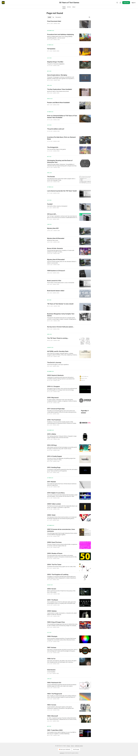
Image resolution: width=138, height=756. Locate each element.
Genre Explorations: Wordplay (57, 75)
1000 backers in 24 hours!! (56, 270)
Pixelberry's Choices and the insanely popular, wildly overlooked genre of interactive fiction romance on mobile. (61, 422)
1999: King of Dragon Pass (56, 622)
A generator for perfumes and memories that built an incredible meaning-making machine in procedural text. (61, 378)
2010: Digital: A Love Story (56, 493)
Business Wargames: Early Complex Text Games (60, 315)
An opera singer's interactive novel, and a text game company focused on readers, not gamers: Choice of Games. (62, 400)
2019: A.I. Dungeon (53, 386)
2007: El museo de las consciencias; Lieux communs (61, 530)
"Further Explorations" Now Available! (59, 89)
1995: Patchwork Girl (54, 682)
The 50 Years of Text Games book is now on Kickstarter (60, 282)
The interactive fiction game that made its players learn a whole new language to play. (61, 179)
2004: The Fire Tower (54, 564)
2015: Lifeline (51, 434)
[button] (64, 7)
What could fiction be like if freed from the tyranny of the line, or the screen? (61, 591)
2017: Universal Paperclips (56, 409)
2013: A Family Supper (54, 456)
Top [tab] (53, 17)
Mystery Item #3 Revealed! (56, 259)
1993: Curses (51, 705)
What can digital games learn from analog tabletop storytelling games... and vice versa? (59, 37)
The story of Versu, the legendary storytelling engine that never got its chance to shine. (61, 459)
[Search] (117, 2)
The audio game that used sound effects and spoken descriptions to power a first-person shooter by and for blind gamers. (62, 556)
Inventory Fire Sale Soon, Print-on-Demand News (61, 138)
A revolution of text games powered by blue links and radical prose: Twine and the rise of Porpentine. (62, 470)
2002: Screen (51, 589)
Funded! (50, 204)
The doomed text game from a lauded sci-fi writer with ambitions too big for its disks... (60, 251)
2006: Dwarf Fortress (54, 542)
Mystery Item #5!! (53, 228)
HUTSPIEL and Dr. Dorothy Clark (57, 351)
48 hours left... (52, 214)
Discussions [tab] (58, 17)
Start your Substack (65, 749)
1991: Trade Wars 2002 (55, 730)
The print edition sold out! (55, 129)
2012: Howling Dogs (53, 467)
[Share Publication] (120, 2)
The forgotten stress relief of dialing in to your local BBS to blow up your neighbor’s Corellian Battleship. (61, 732)
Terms (72, 745)
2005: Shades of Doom (54, 553)
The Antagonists (52, 147)
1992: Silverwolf (52, 716)
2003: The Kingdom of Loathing (57, 574)
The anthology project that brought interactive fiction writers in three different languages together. (62, 533)
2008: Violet (51, 515)
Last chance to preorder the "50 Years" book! (62, 191)
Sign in (133, 2)
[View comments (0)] (58, 25)
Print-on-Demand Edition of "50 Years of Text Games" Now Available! (62, 116)
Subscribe (126, 2)
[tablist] (54, 17)
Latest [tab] (49, 17)
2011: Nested (51, 482)
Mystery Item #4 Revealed (55, 238)
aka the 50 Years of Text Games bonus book (58, 91)
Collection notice (79, 745)
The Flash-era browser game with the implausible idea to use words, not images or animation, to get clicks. (62, 506)
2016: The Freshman (54, 420)
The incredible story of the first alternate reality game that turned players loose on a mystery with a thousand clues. (61, 602)
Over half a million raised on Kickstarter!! (57, 206)
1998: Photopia (52, 636)
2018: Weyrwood (53, 397)
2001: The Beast (52, 600)
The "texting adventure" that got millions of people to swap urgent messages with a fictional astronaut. (61, 436)
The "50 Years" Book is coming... (58, 338)
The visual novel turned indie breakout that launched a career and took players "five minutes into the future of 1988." (62, 495)
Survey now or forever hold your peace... (60, 327)
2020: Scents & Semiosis (55, 375)
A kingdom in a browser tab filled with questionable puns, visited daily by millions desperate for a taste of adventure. (61, 577)
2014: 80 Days (52, 445)
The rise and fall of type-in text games (56, 149)
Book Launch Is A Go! (54, 280)
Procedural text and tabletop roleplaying (60, 34)
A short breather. (51, 671)
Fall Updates (51, 49)
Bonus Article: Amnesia (55, 248)
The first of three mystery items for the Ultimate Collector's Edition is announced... (61, 262)
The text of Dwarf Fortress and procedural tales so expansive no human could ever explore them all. (62, 545)
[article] (69, 24)
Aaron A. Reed (57, 23)
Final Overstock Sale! (54, 21)
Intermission (51, 670)
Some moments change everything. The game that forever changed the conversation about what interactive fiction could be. (61, 639)
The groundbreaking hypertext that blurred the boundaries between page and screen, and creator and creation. (61, 685)
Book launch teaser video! (55, 290)
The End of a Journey (54, 362)
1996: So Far (51, 658)
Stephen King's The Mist (55, 62)
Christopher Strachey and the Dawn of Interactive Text (59, 161)
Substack (62, 753)
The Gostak (51, 176)
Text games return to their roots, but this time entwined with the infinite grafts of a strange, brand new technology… (62, 389)
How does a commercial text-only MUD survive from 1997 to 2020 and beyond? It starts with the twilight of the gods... (62, 650)
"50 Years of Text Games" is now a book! (60, 304)
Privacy (68, 745)
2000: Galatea (52, 611)
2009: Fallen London (54, 504)
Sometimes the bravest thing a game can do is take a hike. (61, 566)
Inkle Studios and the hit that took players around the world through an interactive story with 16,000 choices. (62, 447)
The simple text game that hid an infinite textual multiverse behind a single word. (61, 484)
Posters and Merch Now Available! (58, 102)
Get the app (76, 749)
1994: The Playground (54, 694)
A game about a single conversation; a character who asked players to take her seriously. (62, 613)
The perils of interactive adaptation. (56, 64)
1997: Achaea (51, 647)
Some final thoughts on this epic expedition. (58, 364)
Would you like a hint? (52, 240)
